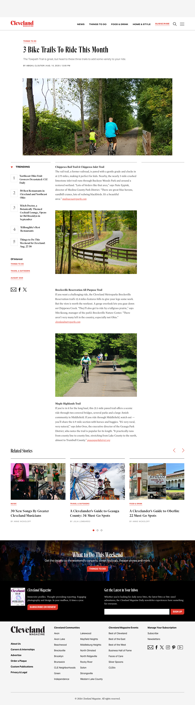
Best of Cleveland (118, 633)
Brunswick (59, 661)
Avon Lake (59, 639)
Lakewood (85, 633)
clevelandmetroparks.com (67, 322)
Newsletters (154, 639)
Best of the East (117, 639)
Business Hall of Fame (120, 650)
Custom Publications (22, 666)
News (81, 24)
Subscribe (162, 23)
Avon (56, 633)
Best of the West (117, 644)
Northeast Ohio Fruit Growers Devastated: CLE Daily (34, 179)
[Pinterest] (173, 647)
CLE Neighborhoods (65, 667)
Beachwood (60, 644)
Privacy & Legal (19, 672)
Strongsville (86, 673)
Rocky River (86, 661)
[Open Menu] (182, 24)
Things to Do (97, 24)
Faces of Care (116, 656)
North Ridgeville (88, 656)
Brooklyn (58, 656)
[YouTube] (180, 647)
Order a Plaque (19, 660)
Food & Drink (119, 24)
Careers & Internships (23, 649)
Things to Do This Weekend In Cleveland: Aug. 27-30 (32, 243)
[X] (162, 647)
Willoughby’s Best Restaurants (30, 229)
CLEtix (112, 667)
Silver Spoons (116, 661)
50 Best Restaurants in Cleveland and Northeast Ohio (33, 194)
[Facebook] (156, 647)
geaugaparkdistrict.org (98, 440)
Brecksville (59, 650)
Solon (83, 667)
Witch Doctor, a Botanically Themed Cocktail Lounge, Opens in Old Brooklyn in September (33, 213)
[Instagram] (168, 647)
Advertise (16, 655)
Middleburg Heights (90, 644)
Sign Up (177, 611)
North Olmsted (88, 650)
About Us (16, 643)
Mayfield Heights (89, 639)
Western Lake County (91, 679)
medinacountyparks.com (74, 199)
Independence (61, 679)
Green (57, 673)
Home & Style (142, 24)
